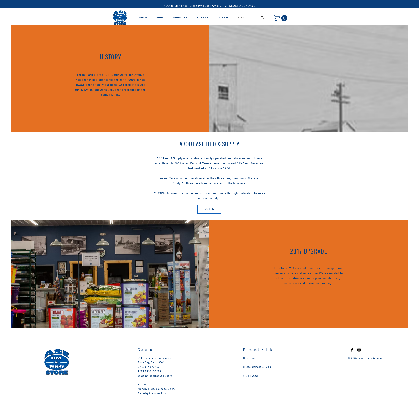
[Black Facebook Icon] (352, 350)
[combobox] (251, 17)
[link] (281, 18)
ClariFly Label (250, 375)
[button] (143, 17)
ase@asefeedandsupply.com (155, 375)
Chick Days (249, 358)
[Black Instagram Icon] (359, 350)
